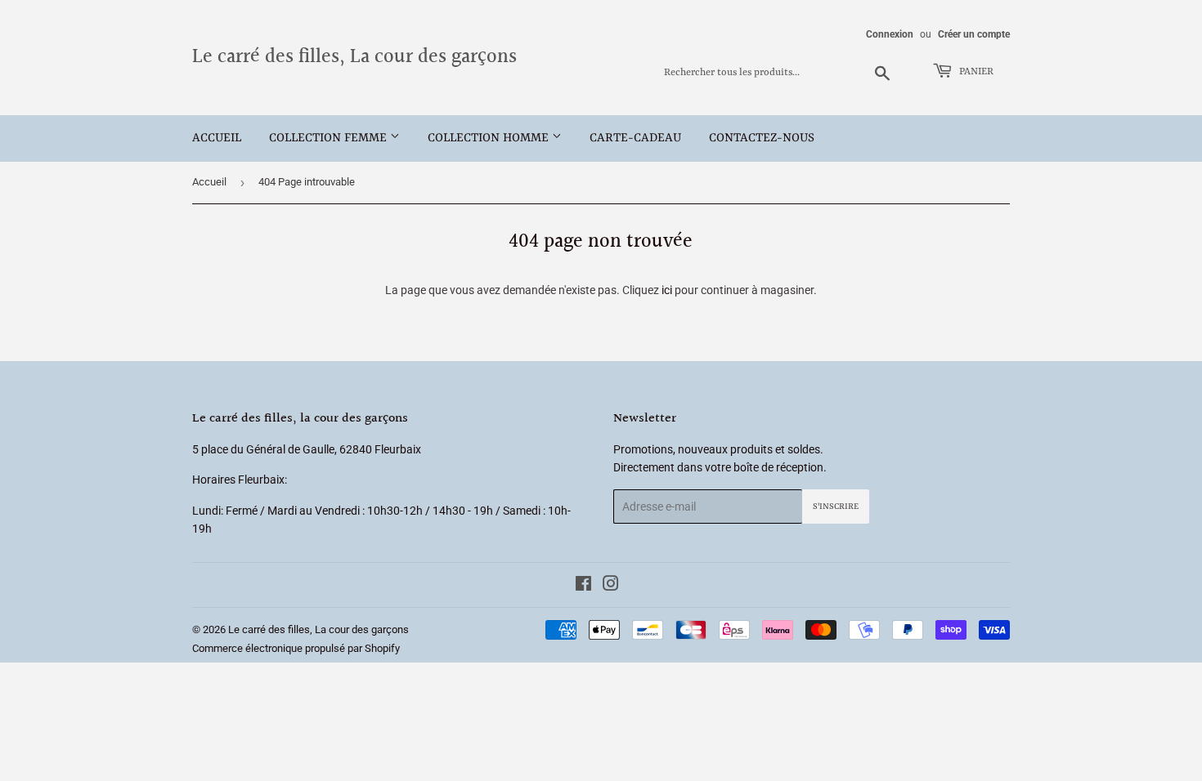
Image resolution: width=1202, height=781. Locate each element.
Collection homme (490, 138)
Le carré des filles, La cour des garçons (354, 58)
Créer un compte (974, 34)
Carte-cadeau (635, 138)
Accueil (216, 138)
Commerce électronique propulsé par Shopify (296, 648)
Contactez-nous (761, 138)
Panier (975, 72)
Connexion (889, 34)
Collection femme (329, 138)
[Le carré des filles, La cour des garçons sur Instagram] (611, 585)
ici (667, 290)
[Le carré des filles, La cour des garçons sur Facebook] (583, 585)
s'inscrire (836, 506)
